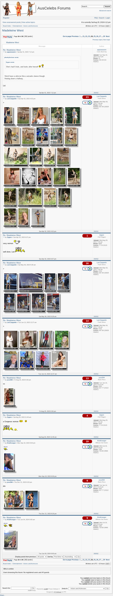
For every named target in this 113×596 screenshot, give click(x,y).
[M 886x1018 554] (58, 367)
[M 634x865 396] (53, 310)
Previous (75, 36)
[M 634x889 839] (28, 144)
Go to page (67, 36)
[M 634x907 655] (42, 144)
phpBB (46, 589)
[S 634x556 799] (13, 507)
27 (100, 36)
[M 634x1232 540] (8, 123)
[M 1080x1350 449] (42, 367)
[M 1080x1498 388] (10, 547)
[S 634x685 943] (12, 184)
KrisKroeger (11, 443)
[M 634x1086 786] (23, 225)
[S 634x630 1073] (40, 123)
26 (97, 36)
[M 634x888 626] (56, 144)
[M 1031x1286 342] (11, 347)
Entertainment (17, 26)
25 (94, 36)
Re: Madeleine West (12, 50)
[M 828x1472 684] (9, 470)
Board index (7, 26)
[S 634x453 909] (16, 164)
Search (101, 18)
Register (6, 18)
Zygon (9, 237)
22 (86, 36)
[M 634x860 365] (23, 310)
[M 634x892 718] (10, 225)
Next (108, 36)
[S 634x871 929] (37, 225)
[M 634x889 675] (59, 184)
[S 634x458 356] (31, 290)
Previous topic (97, 40)
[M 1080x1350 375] (62, 347)
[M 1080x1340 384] (11, 367)
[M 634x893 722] (63, 164)
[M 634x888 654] (35, 164)
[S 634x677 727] (12, 144)
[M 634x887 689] (74, 184)
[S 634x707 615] (72, 123)
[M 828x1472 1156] (9, 405)
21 (83, 36)
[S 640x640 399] (28, 347)
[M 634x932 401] (63, 290)
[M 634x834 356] (38, 310)
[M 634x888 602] (56, 123)
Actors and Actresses (30, 26)
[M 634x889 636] (23, 123)
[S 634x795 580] (44, 184)
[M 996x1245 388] (27, 367)
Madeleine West (13, 30)
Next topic (106, 40)
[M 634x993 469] (9, 310)
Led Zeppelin (12, 98)
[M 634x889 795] (10, 204)
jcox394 (10, 380)
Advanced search (105, 10)
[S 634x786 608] (29, 184)
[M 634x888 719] (64, 204)
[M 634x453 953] (30, 204)
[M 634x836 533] (10, 290)
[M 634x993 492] (50, 290)
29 (104, 36)
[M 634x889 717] (50, 204)
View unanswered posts (11, 22)
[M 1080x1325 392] (46, 347)
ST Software (57, 592)
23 (89, 36)
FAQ (96, 18)
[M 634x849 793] (31, 507)
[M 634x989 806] (49, 164)
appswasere (11, 52)
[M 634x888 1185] (70, 144)
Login (108, 18)
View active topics (28, 22)
